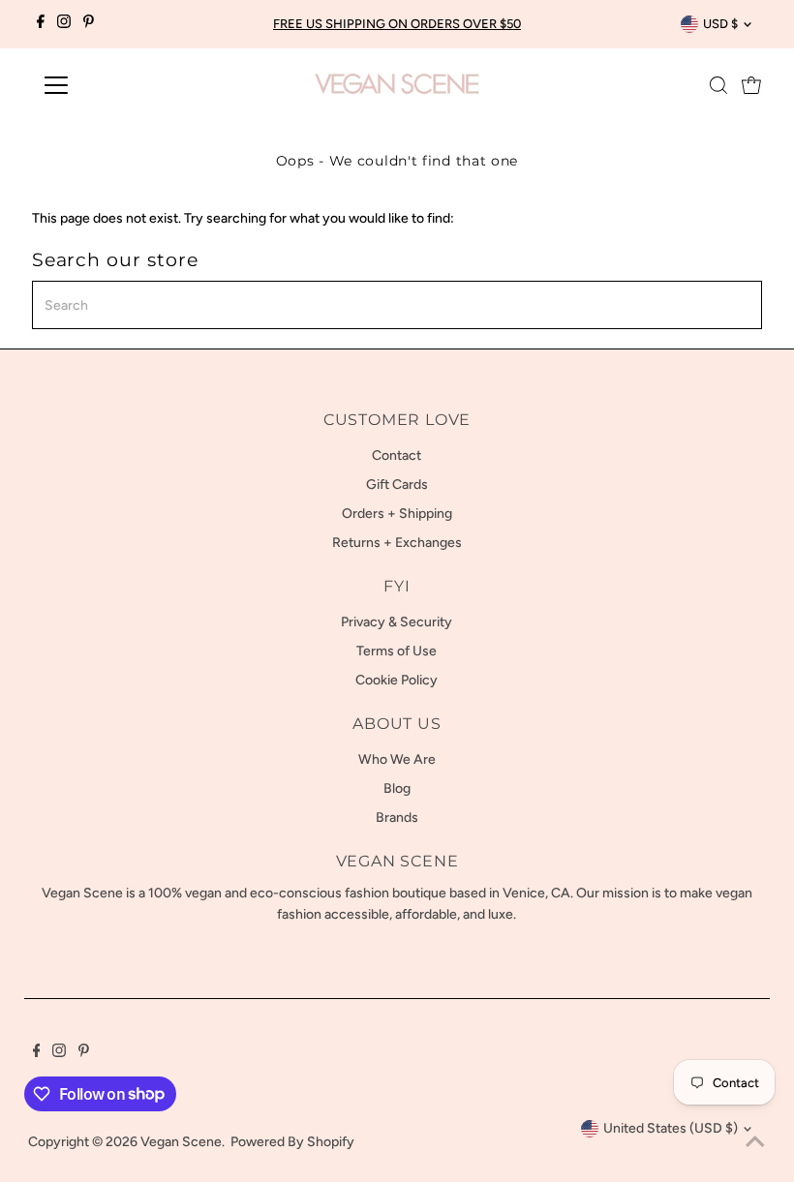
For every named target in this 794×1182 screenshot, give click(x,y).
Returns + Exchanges (397, 542)
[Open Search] (718, 85)
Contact (396, 455)
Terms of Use (396, 651)
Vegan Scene (181, 1142)
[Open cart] (751, 85)
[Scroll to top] (755, 1143)
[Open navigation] (118, 85)
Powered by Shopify (292, 1142)
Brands (397, 817)
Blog (397, 788)
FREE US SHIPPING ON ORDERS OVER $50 (397, 23)
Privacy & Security (396, 622)
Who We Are (397, 759)
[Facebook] (40, 24)
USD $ (720, 23)
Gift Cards (397, 484)
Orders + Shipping (397, 513)
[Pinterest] (88, 24)
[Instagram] (64, 24)
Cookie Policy (396, 680)
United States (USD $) (670, 1128)
